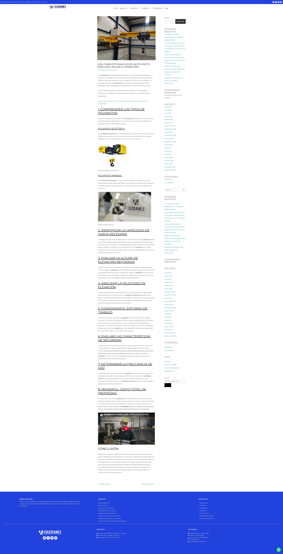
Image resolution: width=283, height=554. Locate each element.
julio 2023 (167, 148)
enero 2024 (168, 132)
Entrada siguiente (148, 484)
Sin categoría (169, 182)
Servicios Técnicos (103, 505)
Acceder (167, 361)
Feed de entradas (170, 365)
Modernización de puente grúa (106, 510)
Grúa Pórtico (203, 505)
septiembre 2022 (170, 170)
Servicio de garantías (103, 503)
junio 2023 (168, 151)
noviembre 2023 (170, 135)
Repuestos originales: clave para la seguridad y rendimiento (173, 80)
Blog (166, 8)
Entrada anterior (104, 484)
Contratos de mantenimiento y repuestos (109, 518)
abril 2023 (167, 154)
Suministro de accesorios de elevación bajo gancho (112, 521)
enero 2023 (168, 164)
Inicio (115, 8)
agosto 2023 (168, 145)
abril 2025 (167, 113)
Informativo (102, 70)
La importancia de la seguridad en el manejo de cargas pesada (173, 37)
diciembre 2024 (170, 126)
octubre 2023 (169, 138)
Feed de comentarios (171, 368)
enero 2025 (168, 123)
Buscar (166, 17)
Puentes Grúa (203, 503)
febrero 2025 (168, 119)
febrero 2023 (168, 160)
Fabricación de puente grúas (106, 508)
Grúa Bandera (203, 508)
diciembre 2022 (169, 167)
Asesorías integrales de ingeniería (107, 513)
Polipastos (202, 510)
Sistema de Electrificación (207, 516)
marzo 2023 (168, 157)
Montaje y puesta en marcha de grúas (108, 516)
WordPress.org (169, 371)
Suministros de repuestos (207, 518)
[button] (124, 8)
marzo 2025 (168, 116)
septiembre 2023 (170, 142)
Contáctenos (157, 8)
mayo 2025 (168, 110)
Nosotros (123, 8)
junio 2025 (168, 107)
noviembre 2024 (170, 129)
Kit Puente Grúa (204, 513)
